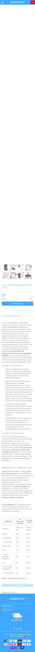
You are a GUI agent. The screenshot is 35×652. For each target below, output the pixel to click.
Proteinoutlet (12, 634)
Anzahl (3, 294)
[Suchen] (28, 2)
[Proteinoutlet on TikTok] (20, 628)
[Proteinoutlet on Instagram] (17, 628)
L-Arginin (28, 325)
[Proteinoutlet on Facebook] (14, 628)
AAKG (3, 323)
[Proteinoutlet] (17, 2)
